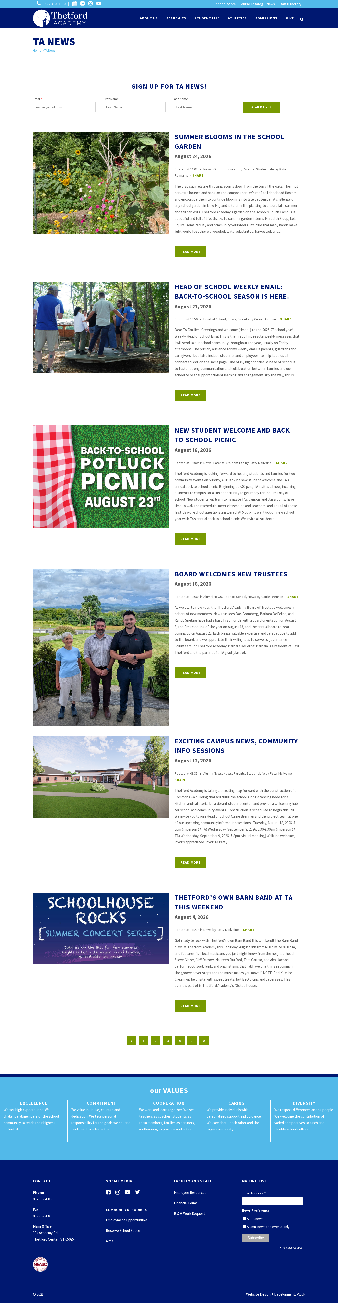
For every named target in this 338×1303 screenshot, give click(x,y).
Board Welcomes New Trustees (231, 573)
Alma (109, 1241)
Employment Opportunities (127, 1220)
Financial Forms (186, 1203)
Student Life (265, 169)
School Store (226, 4)
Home (37, 50)
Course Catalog (251, 4)
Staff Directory (290, 4)
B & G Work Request (189, 1213)
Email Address (254, 1193)
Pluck (301, 1294)
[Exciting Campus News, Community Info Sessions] (101, 777)
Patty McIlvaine (261, 463)
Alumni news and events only (268, 1226)
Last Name (180, 99)
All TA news (255, 1218)
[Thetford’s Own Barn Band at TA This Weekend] (101, 928)
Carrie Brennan (265, 319)
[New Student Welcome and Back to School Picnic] (101, 476)
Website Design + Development (270, 1294)
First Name (111, 99)
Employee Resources (190, 1192)
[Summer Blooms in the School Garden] (101, 183)
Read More (190, 251)
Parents (248, 169)
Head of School (214, 319)
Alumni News (212, 596)
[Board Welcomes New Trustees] (101, 647)
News (271, 4)
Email (37, 99)
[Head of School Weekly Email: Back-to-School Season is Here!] (101, 327)
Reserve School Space (123, 1230)
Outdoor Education (227, 169)
